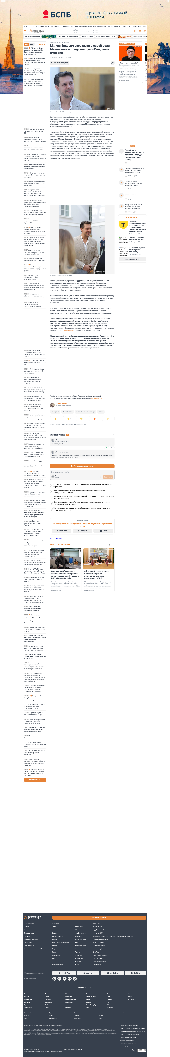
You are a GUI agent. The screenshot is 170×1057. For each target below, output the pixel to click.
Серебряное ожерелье (70, 26)
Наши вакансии (29, 946)
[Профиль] (144, 31)
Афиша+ (55, 930)
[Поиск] (135, 31)
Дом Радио (96, 952)
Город (54, 952)
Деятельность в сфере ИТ (127, 1040)
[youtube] (70, 979)
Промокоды (132, 218)
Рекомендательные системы (128, 1037)
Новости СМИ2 (56, 539)
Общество (78, 930)
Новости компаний (60, 544)
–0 (112, 447)
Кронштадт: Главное (100, 955)
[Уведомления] (140, 31)
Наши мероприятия (31, 939)
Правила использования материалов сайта (132, 1031)
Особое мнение (80, 933)
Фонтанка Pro (97, 927)
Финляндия (79, 958)
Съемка (101, 412)
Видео (54, 939)
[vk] (65, 979)
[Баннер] (48, 36)
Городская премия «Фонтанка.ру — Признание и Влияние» (113, 936)
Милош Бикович (68, 412)
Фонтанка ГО (55, 26)
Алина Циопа (61, 404)
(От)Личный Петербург (100, 939)
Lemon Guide (101, 26)
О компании (28, 942)
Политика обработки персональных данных (132, 1028)
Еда (53, 958)
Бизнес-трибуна (57, 936)
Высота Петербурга (99, 961)
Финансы (78, 955)
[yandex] (75, 979)
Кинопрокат (55, 412)
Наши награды (124, 1046)
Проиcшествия (80, 939)
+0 (106, 447)
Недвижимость (57, 965)
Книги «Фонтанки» (99, 946)
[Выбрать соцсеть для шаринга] (113, 63)
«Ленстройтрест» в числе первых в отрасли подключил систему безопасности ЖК (96, 575)
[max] (54, 979)
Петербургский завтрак (132, 26)
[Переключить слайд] (146, 53)
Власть (54, 946)
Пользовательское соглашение (129, 1025)
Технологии (79, 949)
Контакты (27, 930)
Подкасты (78, 936)
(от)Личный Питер (42, 26)
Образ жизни (79, 927)
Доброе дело (56, 955)
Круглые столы (98, 958)
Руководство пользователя (128, 1043)
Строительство (80, 946)
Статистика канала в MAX (33, 949)
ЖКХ (54, 961)
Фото (77, 965)
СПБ (31, 44)
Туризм (77, 952)
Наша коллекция (98, 942)
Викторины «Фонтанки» (60, 942)
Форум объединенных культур (85, 412)
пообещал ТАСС (70, 330)
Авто (54, 927)
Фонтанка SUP (29, 26)
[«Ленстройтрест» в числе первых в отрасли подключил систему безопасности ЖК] (98, 558)
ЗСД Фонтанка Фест (115, 26)
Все (26, 44)
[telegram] (59, 979)
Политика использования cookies (129, 1034)
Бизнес (54, 933)
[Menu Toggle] (25, 31)
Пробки (85, 31)
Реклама (27, 936)
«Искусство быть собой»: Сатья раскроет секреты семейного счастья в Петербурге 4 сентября (129, 66)
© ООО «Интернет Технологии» (73, 1049)
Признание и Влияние (87, 26)
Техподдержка (29, 933)
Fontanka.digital (98, 949)
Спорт (77, 942)
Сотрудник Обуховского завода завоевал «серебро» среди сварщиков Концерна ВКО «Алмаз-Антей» (65, 575)
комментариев (61, 63)
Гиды (54, 949)
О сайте (26, 927)
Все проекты (97, 965)
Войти (57, 477)
